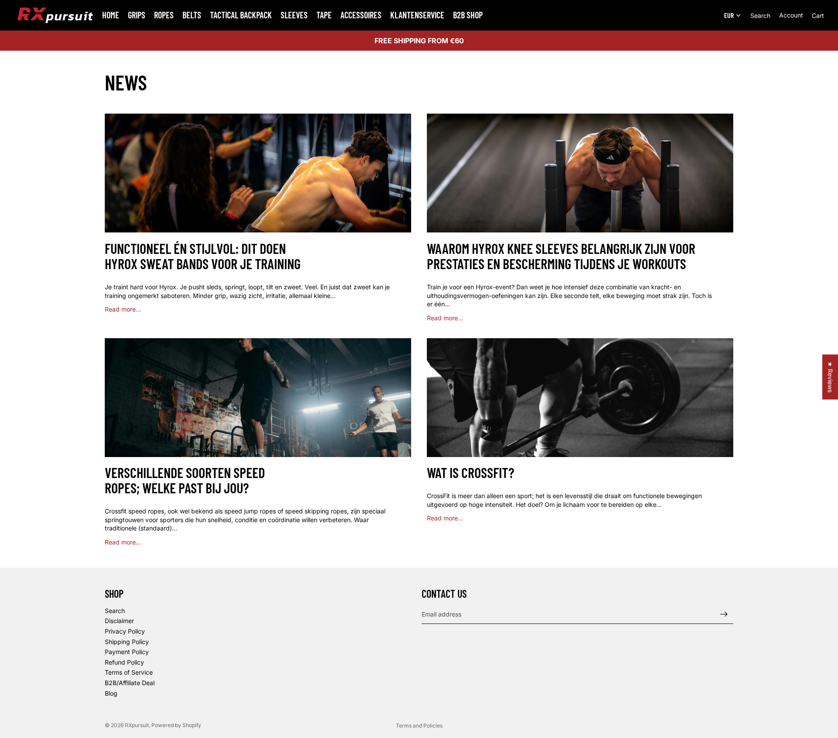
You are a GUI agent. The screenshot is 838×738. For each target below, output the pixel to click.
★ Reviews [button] (830, 376)
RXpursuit (137, 725)
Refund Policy (124, 662)
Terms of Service (129, 672)
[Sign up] (724, 614)
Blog (111, 693)
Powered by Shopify (176, 725)
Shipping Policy (127, 641)
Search (115, 610)
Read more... (123, 309)
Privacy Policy (125, 631)
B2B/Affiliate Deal (130, 682)
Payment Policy (127, 651)
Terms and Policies (419, 725)
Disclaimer (119, 620)
